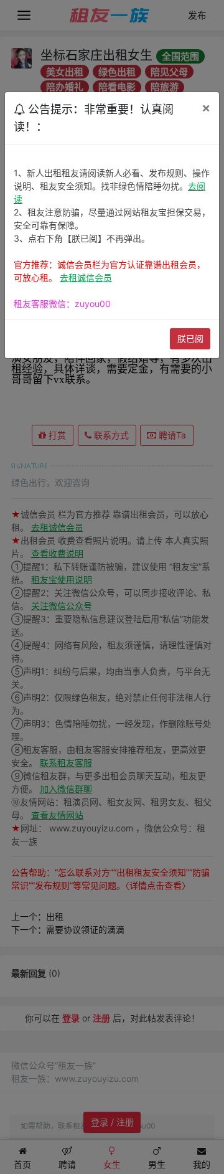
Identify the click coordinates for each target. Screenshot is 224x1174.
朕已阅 (190, 338)
